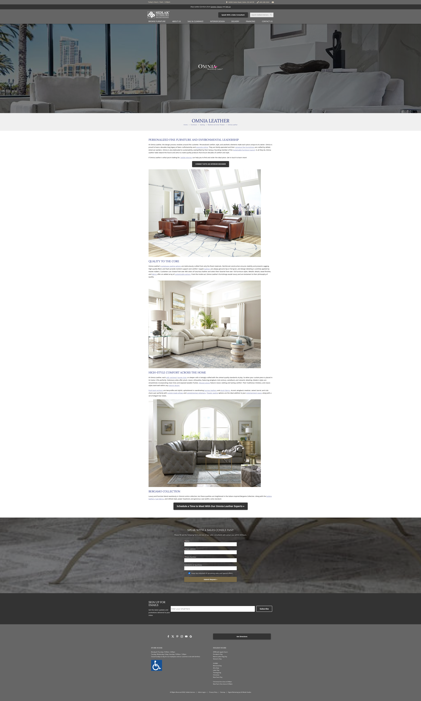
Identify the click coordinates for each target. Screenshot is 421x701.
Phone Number (190, 557)
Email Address (190, 549)
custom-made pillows (175, 393)
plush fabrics (225, 390)
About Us (176, 21)
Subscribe (264, 609)
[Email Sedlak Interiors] (273, 2)
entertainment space (254, 393)
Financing (250, 21)
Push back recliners (156, 390)
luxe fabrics (159, 499)
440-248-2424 (264, 2)
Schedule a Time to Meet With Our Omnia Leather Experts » (210, 506)
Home (186, 125)
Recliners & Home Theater (216, 125)
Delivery (235, 21)
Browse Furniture (156, 21)
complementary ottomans (196, 393)
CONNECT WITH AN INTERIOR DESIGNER (210, 164)
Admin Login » (202, 692)
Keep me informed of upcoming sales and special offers (212, 573)
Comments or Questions (193, 565)
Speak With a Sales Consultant (233, 15)
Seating (202, 125)
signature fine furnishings (244, 147)
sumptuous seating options (171, 266)
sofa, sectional (171, 377)
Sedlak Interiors (186, 157)
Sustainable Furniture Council (244, 150)
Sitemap (222, 692)
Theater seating (212, 393)
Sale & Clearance (195, 21)
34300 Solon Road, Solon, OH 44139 (241, 2)
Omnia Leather (232, 125)
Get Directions (242, 636)
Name (187, 541)
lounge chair (182, 377)
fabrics (154, 274)
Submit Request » (210, 579)
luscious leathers (210, 390)
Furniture (194, 125)
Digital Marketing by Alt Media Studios (239, 692)
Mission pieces (204, 383)
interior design (174, 385)
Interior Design (217, 21)
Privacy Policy (213, 692)
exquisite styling (202, 147)
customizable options (183, 274)
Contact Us (267, 21)
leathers (207, 269)
